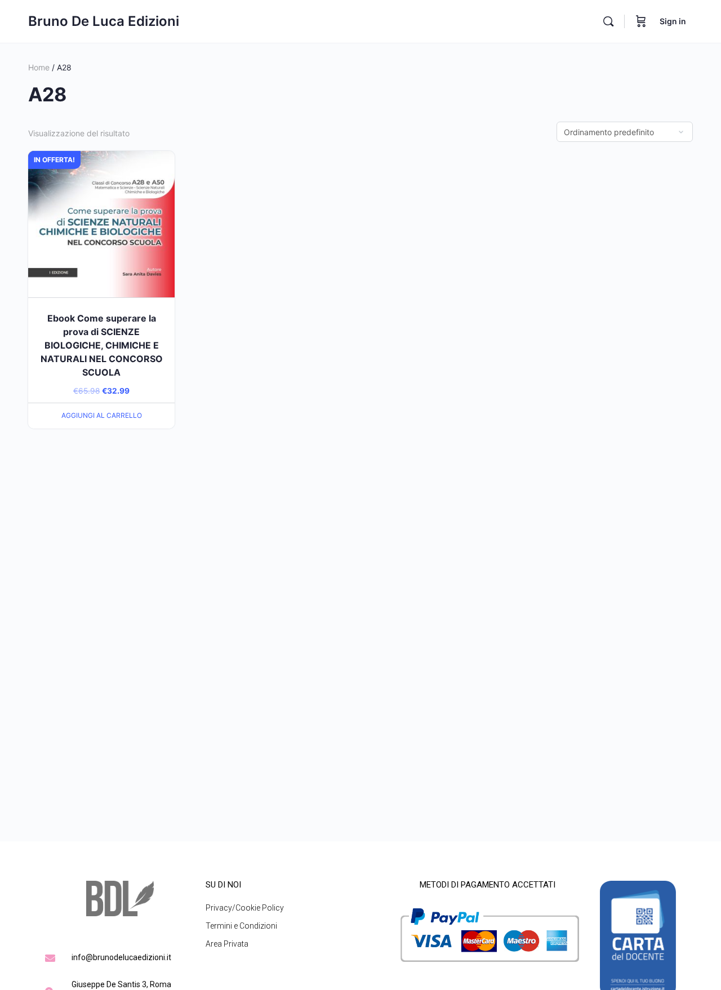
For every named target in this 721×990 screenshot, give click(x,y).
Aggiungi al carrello (101, 415)
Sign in (673, 21)
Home (39, 67)
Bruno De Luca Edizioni (103, 21)
